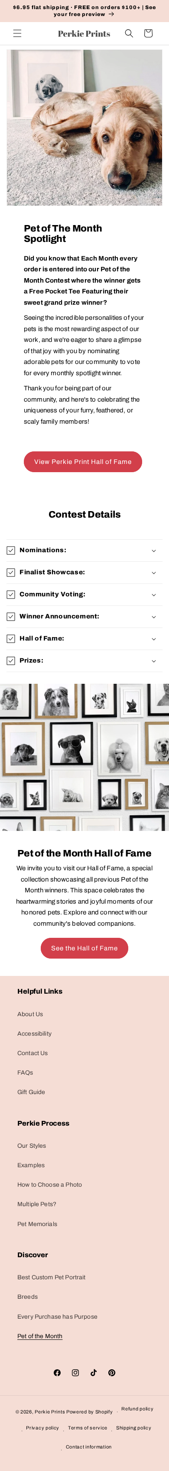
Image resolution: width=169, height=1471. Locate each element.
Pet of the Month (39, 1336)
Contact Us (32, 1053)
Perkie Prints (50, 1411)
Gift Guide (31, 1092)
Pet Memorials (37, 1224)
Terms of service (87, 1427)
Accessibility (34, 1033)
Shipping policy (134, 1427)
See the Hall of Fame (84, 948)
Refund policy (137, 1408)
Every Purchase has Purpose (57, 1316)
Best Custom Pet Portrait (51, 1277)
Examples (31, 1165)
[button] (17, 33)
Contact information (89, 1446)
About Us (30, 1014)
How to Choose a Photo (49, 1184)
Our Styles (31, 1146)
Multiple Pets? (36, 1204)
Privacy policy (42, 1427)
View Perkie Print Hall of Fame (83, 461)
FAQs (25, 1072)
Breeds (27, 1297)
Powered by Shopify (89, 1411)
